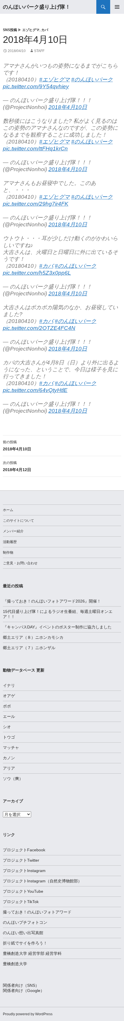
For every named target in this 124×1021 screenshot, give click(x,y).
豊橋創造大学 (15, 963)
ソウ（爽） (13, 778)
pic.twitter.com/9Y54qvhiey (36, 86)
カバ (44, 30)
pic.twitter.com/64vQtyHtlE (35, 390)
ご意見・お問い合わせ (20, 563)
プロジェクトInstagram (24, 870)
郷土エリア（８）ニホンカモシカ (33, 637)
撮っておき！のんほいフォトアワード (37, 912)
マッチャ (11, 747)
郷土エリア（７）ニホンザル (29, 647)
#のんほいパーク (92, 80)
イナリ (9, 685)
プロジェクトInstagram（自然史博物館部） (42, 881)
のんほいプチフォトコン (25, 922)
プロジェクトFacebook (24, 850)
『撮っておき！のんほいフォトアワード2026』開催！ (52, 601)
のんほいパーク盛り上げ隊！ (36, 7)
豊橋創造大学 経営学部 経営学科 (32, 953)
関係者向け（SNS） (21, 985)
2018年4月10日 (67, 107)
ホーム (8, 510)
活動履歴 (10, 542)
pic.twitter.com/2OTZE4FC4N (39, 328)
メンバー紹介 (13, 531)
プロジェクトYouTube (23, 891)
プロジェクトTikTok (21, 901)
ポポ (7, 706)
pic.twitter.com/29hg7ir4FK (35, 204)
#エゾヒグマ (54, 80)
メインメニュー (117, 7)
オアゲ (9, 695)
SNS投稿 (10, 30)
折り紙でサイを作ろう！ (25, 943)
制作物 (8, 552)
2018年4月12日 (17, 466)
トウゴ (9, 737)
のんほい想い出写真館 (23, 932)
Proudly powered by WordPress (27, 1014)
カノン (9, 758)
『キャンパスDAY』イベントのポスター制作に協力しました (57, 627)
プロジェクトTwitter (21, 860)
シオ (7, 726)
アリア (9, 768)
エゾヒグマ (31, 30)
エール (9, 716)
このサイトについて (18, 521)
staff (39, 51)
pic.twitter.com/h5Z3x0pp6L (37, 273)
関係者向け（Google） (23, 990)
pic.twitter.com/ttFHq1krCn (35, 149)
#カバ (46, 266)
